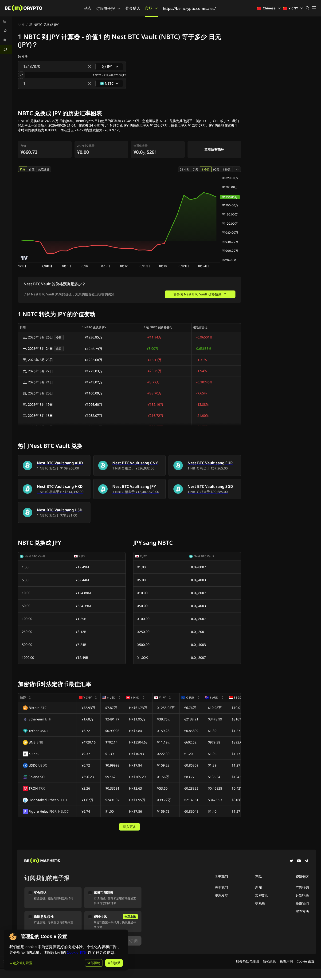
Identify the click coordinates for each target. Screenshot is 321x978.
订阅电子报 (105, 8)
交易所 (260, 903)
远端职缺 (302, 895)
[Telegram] (306, 861)
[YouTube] (299, 861)
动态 (87, 8)
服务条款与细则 (247, 961)
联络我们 (302, 903)
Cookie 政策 (77, 952)
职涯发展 (221, 895)
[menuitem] (6, 21)
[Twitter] (291, 861)
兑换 (21, 24)
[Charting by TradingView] (24, 258)
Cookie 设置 (305, 961)
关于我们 (221, 887)
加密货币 (261, 895)
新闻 (258, 887)
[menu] (6, 35)
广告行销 (302, 887)
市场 (149, 8)
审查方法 (302, 911)
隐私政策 (269, 961)
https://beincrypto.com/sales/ (189, 8)
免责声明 (286, 961)
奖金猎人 (132, 8)
